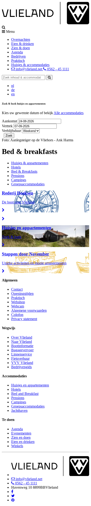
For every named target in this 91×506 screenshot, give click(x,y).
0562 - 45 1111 (57, 69)
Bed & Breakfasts (24, 171)
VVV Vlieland (22, 363)
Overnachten (20, 39)
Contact (17, 289)
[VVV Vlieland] (50, 475)
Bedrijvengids (21, 367)
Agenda (17, 52)
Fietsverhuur (20, 358)
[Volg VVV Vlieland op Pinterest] (12, 500)
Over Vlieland (21, 337)
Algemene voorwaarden (29, 310)
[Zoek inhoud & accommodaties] (49, 77)
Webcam (17, 306)
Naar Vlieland (21, 342)
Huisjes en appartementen (30, 385)
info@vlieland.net (29, 69)
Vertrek (8, 126)
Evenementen (21, 433)
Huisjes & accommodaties (30, 65)
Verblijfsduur (11, 131)
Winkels (17, 446)
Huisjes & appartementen (29, 163)
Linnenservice (21, 354)
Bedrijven (18, 56)
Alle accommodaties (69, 113)
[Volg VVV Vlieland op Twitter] (13, 496)
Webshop (18, 302)
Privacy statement (24, 319)
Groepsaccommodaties (28, 184)
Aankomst (10, 121)
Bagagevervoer (22, 350)
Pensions (17, 176)
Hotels (16, 167)
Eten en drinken (23, 442)
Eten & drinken (22, 44)
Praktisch (18, 61)
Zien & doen (20, 48)
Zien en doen (21, 437)
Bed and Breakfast (24, 394)
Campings (18, 180)
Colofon (17, 315)
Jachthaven (19, 410)
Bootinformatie (22, 346)
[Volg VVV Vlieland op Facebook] (12, 492)
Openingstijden (22, 294)
